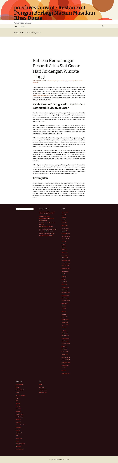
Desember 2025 (66, 233)
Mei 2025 (64, 247)
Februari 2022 (65, 335)
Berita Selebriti (20, 390)
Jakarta (18, 403)
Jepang (23, 26)
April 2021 (64, 346)
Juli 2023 (64, 306)
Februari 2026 (65, 228)
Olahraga (18, 419)
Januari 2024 (65, 290)
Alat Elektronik (19, 384)
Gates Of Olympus (20, 395)
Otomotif (18, 422)
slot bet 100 (19, 438)
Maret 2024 (64, 284)
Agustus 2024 (65, 271)
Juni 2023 (64, 309)
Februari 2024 (65, 287)
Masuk (40, 384)
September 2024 (66, 268)
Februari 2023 (65, 319)
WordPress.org (43, 392)
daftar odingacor (53, 81)
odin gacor (77, 81)
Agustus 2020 (65, 365)
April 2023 (64, 314)
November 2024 (66, 263)
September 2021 (66, 343)
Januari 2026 (65, 231)
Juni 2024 (64, 276)
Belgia (17, 387)
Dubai (15, 26)
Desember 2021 (66, 338)
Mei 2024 (64, 279)
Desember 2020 (66, 357)
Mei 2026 (64, 220)
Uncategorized (19, 449)
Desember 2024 (66, 260)
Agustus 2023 (65, 303)
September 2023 (66, 300)
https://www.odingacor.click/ (41, 95)
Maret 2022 (64, 333)
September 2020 (66, 362)
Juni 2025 (64, 244)
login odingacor (70, 81)
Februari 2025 (65, 255)
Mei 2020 (64, 370)
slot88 (17, 441)
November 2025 (66, 236)
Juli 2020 (64, 368)
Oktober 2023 (65, 298)
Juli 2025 (64, 241)
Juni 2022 (64, 330)
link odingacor (61, 81)
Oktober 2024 (65, 265)
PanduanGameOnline (21, 425)
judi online (18, 408)
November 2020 (66, 360)
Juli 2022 (64, 327)
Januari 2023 (65, 322)
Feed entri (41, 387)
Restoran (18, 427)
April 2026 (64, 222)
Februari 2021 (65, 352)
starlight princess (20, 443)
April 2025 (64, 249)
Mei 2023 (64, 311)
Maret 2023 (64, 317)
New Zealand (19, 417)
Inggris (17, 398)
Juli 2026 (64, 214)
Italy (17, 400)
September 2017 (66, 373)
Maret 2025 (64, 252)
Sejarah (18, 430)
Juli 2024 (64, 274)
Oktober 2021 (65, 341)
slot (45, 81)
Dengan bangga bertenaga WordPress (59, 459)
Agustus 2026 (65, 212)
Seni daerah (19, 433)
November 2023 (66, 295)
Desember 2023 (66, 292)
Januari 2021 (65, 354)
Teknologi (18, 446)
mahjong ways (19, 414)
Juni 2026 (64, 217)
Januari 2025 (65, 257)
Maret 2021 (64, 349)
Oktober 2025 (65, 239)
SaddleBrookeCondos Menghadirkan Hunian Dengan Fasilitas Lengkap (46, 218)
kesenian (18, 411)
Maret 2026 (64, 225)
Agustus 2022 (65, 325)
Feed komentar (43, 390)
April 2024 (64, 282)
